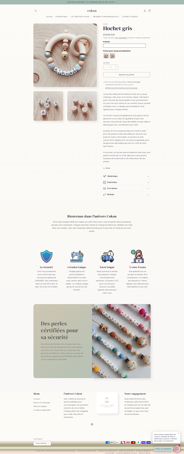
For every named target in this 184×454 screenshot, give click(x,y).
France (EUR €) (41, 443)
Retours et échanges (41, 403)
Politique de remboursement (87, 451)
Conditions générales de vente (126, 453)
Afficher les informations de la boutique (121, 88)
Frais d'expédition (121, 38)
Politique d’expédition (143, 451)
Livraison (36, 399)
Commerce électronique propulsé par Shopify (60, 451)
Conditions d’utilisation (126, 451)
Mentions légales (40, 406)
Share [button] (108, 168)
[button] (35, 10)
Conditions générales (41, 410)
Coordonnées (109, 453)
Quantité (106, 63)
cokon (43, 451)
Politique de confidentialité (107, 451)
